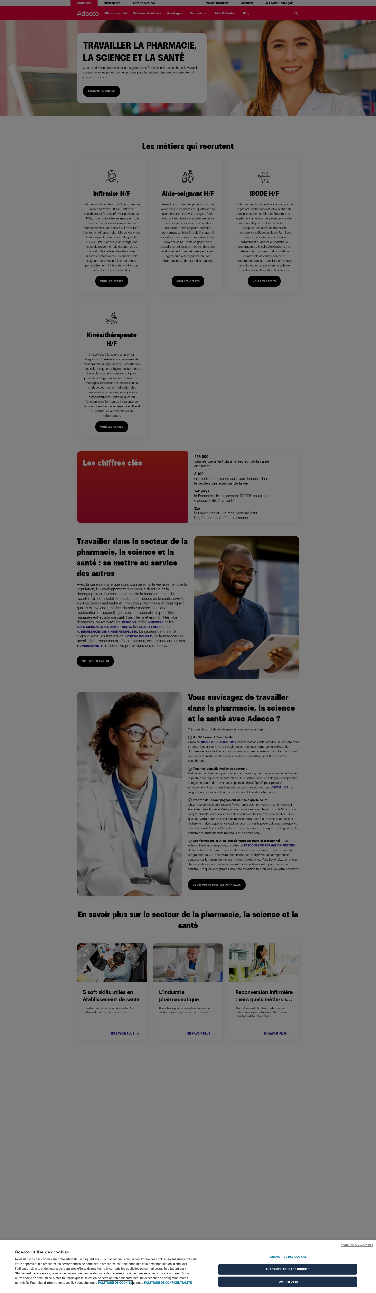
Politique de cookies (115, 1283)
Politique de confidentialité (168, 1283)
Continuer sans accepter (357, 1245)
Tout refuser (287, 1281)
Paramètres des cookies (287, 1256)
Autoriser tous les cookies (288, 1269)
